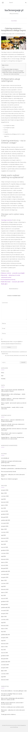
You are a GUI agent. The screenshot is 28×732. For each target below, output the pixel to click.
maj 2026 (3, 499)
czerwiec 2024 (5, 553)
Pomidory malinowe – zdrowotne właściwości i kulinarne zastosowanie (13, 399)
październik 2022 (5, 607)
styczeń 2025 (4, 547)
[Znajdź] (26, 2)
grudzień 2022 (5, 601)
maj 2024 (3, 556)
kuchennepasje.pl (14, 10)
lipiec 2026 (4, 493)
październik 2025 (5, 520)
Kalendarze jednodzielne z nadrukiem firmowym (13, 468)
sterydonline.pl (5, 458)
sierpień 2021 (4, 637)
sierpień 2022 (4, 613)
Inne (2, 375)
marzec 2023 (4, 592)
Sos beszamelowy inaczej (8, 279)
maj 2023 (3, 586)
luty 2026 (3, 508)
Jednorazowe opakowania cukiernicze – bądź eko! (14, 352)
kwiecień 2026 (4, 502)
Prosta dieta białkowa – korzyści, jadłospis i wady (14, 690)
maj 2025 (3, 535)
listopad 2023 (4, 568)
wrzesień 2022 (5, 610)
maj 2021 (3, 640)
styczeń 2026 (4, 511)
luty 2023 (3, 595)
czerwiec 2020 (5, 673)
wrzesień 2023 (5, 574)
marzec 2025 (4, 541)
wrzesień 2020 (5, 664)
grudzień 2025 (5, 514)
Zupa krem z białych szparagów (9, 479)
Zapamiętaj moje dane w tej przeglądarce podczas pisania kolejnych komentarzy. (12, 342)
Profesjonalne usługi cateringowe (11, 69)
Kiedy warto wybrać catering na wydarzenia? (13, 72)
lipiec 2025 (4, 529)
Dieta (2, 372)
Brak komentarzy (13, 288)
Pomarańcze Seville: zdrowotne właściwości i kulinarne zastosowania (12, 425)
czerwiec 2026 (5, 496)
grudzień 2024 (5, 550)
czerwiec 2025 (5, 532)
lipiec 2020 (4, 670)
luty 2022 (3, 631)
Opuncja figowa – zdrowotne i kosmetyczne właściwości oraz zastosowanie (12, 438)
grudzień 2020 (5, 655)
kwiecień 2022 (4, 625)
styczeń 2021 (4, 652)
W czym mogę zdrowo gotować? (15, 355)
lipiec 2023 (4, 580)
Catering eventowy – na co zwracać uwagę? (13, 70)
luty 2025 (3, 544)
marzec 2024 (4, 562)
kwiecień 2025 (4, 538)
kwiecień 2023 (4, 589)
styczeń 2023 (4, 598)
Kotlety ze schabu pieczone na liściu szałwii (12, 707)
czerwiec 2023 (4, 583)
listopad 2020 (4, 658)
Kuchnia (14, 21)
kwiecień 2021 (4, 643)
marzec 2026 (4, 505)
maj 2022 (3, 622)
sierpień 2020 (4, 667)
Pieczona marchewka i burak (8, 471)
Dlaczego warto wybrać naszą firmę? (11, 74)
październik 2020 (5, 661)
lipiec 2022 (4, 616)
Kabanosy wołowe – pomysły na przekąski (12, 273)
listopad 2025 (4, 517)
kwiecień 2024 (4, 559)
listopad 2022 (4, 604)
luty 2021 (3, 649)
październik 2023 (5, 571)
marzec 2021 (4, 646)
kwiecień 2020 (5, 679)
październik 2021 (5, 634)
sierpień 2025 (4, 526)
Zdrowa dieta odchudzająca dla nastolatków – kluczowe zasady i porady (13, 699)
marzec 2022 (4, 628)
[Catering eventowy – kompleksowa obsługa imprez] (13, 43)
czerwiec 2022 (4, 619)
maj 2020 (3, 676)
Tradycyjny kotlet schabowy (8, 465)
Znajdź (23, 362)
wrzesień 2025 (5, 523)
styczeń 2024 (4, 565)
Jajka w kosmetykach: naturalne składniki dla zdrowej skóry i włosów (12, 390)
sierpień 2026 (4, 490)
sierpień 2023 (4, 577)
